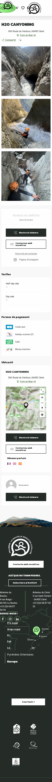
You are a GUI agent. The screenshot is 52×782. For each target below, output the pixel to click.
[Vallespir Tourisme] (34, 8)
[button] (20, 40)
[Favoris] (23, 8)
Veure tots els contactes (26, 253)
